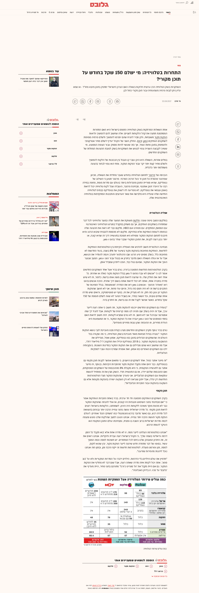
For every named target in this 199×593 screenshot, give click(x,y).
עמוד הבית (177, 57)
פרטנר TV (158, 571)
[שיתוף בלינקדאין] (178, 147)
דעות (72, 12)
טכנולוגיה (99, 12)
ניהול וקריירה (80, 12)
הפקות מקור (161, 137)
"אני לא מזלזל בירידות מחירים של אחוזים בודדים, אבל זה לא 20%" (33, 222)
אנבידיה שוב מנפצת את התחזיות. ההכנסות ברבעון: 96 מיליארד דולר (33, 237)
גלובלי (90, 12)
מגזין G (51, 12)
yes (179, 65)
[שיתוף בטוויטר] (75, 101)
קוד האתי (111, 585)
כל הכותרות (147, 12)
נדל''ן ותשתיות (118, 12)
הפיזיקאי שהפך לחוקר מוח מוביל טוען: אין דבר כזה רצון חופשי (34, 80)
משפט (107, 12)
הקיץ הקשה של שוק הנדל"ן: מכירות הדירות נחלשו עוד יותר (35, 207)
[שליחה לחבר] (98, 101)
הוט (140, 141)
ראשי (168, 12)
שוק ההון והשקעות (133, 12)
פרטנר (152, 175)
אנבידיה (45, 232)
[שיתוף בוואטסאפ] (82, 101)
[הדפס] (117, 101)
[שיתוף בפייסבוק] (90, 101)
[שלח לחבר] (178, 154)
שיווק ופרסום (62, 12)
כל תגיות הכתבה (160, 576)
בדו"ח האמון (96, 585)
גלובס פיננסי (158, 12)
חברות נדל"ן (43, 203)
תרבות (43, 12)
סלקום (136, 220)
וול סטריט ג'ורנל (33, 12)
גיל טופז (44, 217)
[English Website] (194, 12)
